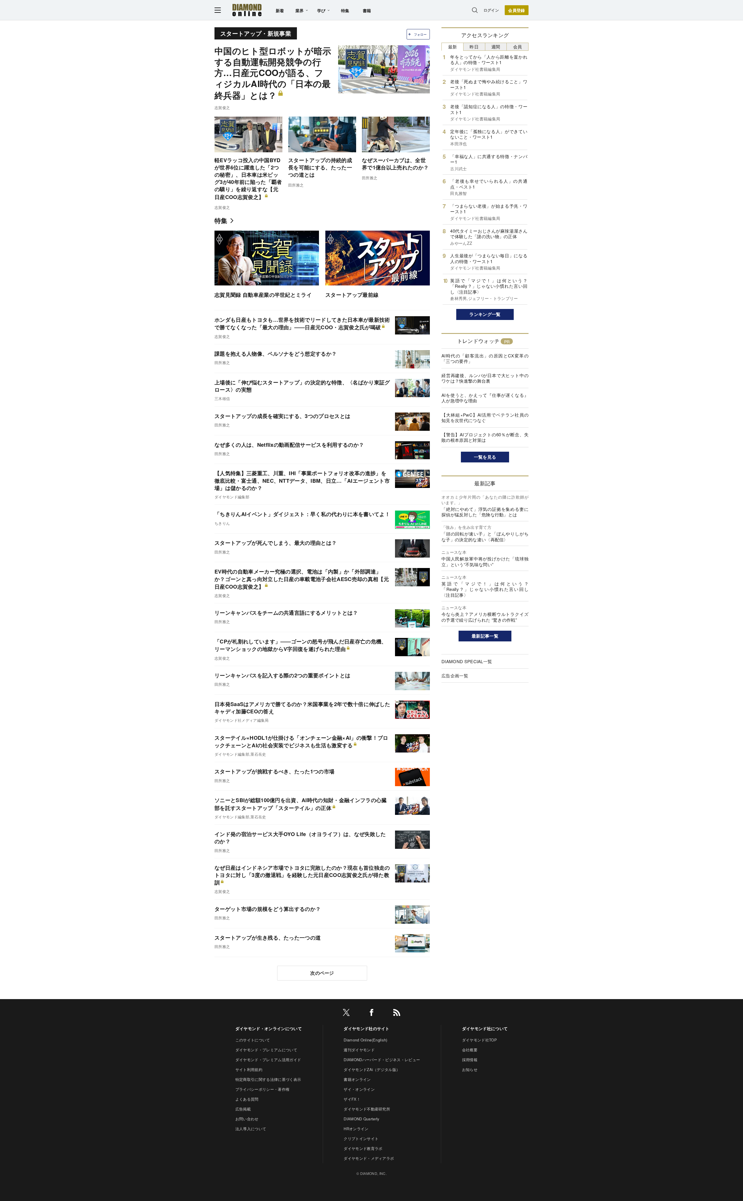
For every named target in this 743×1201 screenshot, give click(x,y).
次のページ (322, 973)
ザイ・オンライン (359, 1089)
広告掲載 (243, 1109)
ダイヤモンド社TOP (479, 1040)
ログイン (491, 10)
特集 (345, 10)
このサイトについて (252, 1040)
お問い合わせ (247, 1119)
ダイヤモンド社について (485, 1028)
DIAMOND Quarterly (361, 1119)
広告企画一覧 (454, 675)
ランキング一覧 (484, 314)
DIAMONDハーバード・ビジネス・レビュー (382, 1059)
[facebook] (371, 1013)
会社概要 (469, 1049)
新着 (280, 10)
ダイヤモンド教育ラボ (363, 1148)
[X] (346, 1013)
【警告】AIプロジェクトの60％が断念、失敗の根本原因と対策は (485, 437)
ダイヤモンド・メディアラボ (369, 1158)
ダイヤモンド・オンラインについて (268, 1028)
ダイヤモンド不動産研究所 (367, 1109)
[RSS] (396, 1013)
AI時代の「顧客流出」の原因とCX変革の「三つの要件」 (485, 358)
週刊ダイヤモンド (359, 1049)
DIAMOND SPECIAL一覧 (466, 661)
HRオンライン (356, 1128)
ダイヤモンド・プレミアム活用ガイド (268, 1059)
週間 (495, 47)
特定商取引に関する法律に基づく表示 (268, 1079)
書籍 (367, 10)
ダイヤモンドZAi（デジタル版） (372, 1069)
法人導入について (250, 1128)
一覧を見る (485, 457)
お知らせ (469, 1069)
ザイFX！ (352, 1099)
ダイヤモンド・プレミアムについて (266, 1049)
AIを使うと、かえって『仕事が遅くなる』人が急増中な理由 (485, 398)
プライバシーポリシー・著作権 (262, 1089)
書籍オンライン (357, 1079)
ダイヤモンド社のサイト (366, 1028)
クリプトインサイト (361, 1138)
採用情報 (469, 1059)
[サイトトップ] (247, 10)
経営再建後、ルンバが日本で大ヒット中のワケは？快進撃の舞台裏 (485, 378)
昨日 (474, 47)
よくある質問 (247, 1099)
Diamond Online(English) (365, 1040)
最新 (452, 47)
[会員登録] (517, 10)
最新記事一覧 (485, 636)
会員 (517, 47)
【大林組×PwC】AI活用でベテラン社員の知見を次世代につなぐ (485, 418)
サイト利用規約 (248, 1069)
